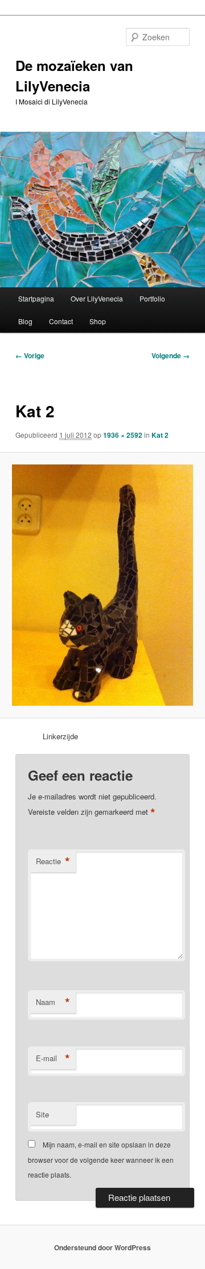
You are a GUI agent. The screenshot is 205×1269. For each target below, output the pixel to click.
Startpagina (36, 298)
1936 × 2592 (122, 435)
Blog (25, 321)
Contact (61, 321)
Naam (53, 1002)
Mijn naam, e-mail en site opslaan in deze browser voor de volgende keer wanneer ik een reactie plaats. (101, 1159)
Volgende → (170, 355)
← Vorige (29, 355)
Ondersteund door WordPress (102, 1247)
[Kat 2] (102, 585)
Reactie (53, 861)
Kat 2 (160, 435)
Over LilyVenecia (97, 298)
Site (42, 1114)
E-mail (53, 1058)
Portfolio (152, 298)
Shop (97, 321)
